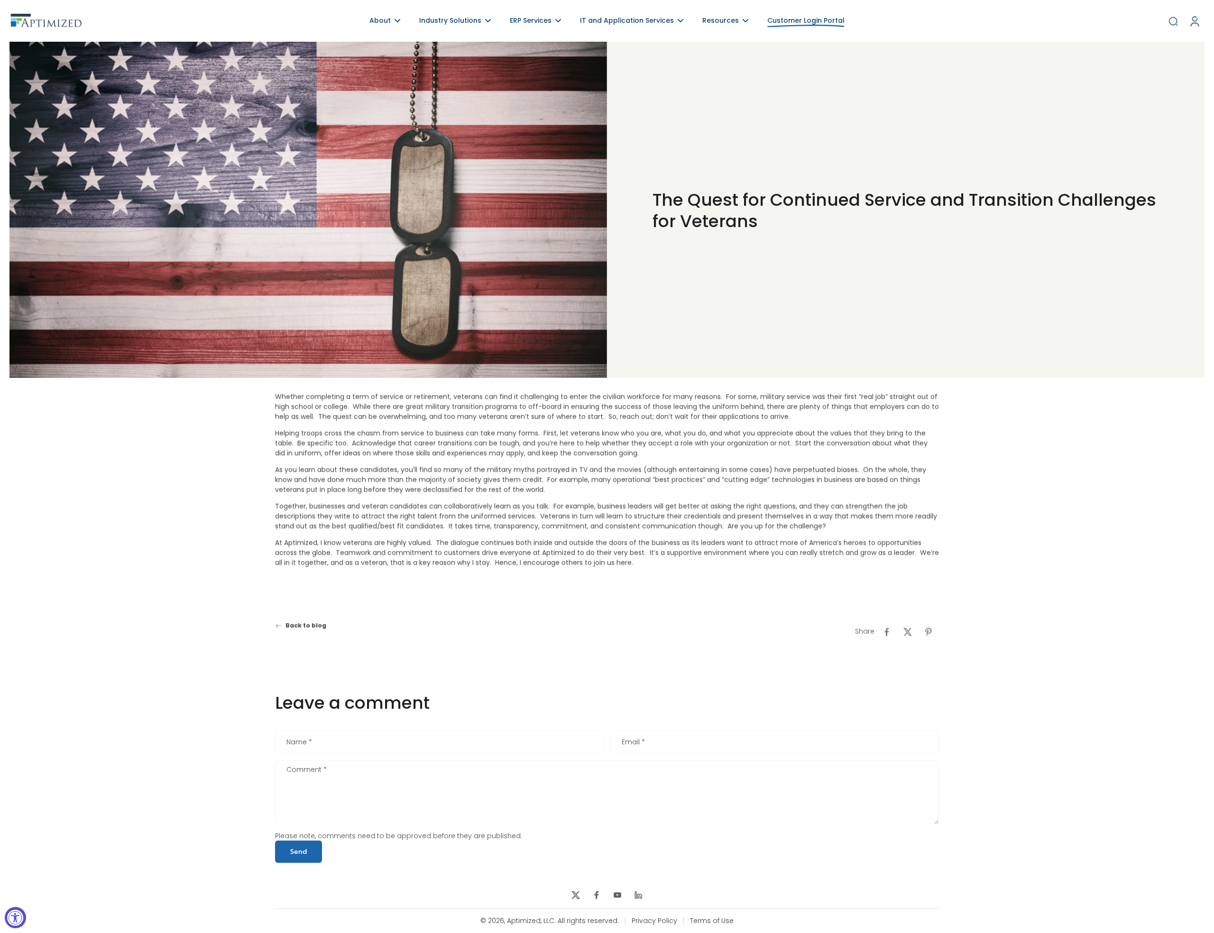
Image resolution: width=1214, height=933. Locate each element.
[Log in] (1194, 20)
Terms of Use (712, 920)
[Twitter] (575, 895)
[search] (1173, 20)
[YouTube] (617, 895)
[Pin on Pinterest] (928, 632)
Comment (306, 770)
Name (299, 742)
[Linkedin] (638, 895)
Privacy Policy (654, 920)
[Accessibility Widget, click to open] (15, 917)
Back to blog (305, 626)
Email (633, 742)
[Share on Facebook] (886, 632)
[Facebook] (596, 895)
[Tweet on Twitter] (907, 632)
